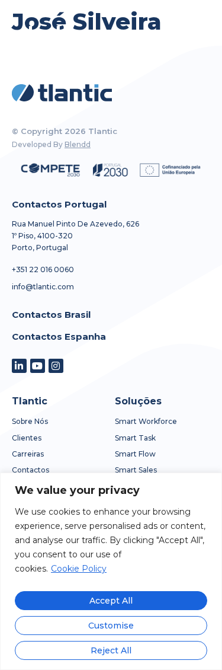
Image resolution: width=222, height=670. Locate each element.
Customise (111, 625)
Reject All (111, 650)
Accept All (111, 600)
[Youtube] (37, 366)
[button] (190, 32)
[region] (111, 571)
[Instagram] (56, 366)
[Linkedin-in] (19, 366)
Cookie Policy (79, 568)
